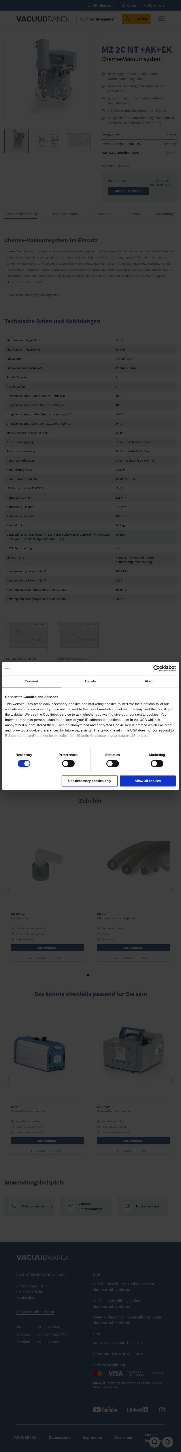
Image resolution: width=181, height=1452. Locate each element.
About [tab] (150, 681)
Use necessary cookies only (89, 781)
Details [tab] (90, 681)
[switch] (68, 763)
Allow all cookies (148, 781)
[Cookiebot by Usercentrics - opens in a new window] (156, 668)
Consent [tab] (31, 681)
